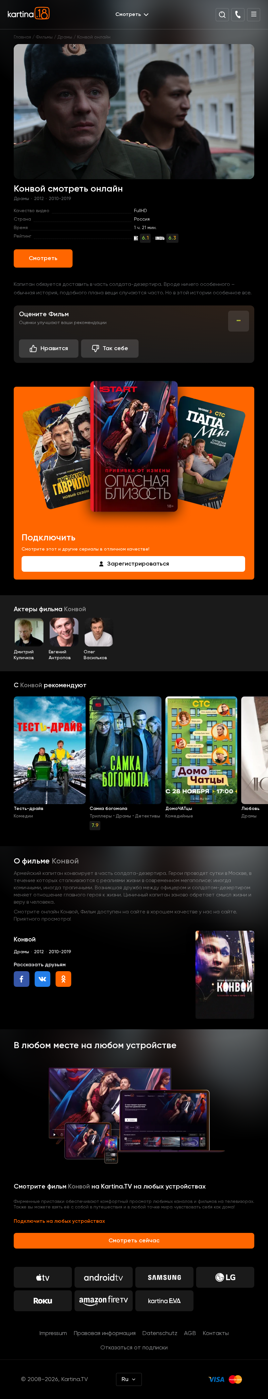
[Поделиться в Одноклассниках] (63, 979)
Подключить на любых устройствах (59, 1221)
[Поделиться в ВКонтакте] (42, 979)
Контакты (216, 1333)
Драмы (65, 37)
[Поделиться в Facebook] (21, 979)
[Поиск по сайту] (222, 14)
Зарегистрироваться (138, 564)
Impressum (53, 1333)
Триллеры (101, 816)
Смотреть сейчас (134, 1241)
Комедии (23, 816)
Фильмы (44, 37)
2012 (39, 198)
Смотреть (43, 258)
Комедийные (179, 816)
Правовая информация (105, 1333)
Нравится (54, 348)
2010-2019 (60, 198)
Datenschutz (159, 1333)
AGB (190, 1333)
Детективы (147, 816)
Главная (22, 37)
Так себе (115, 348)
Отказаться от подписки (134, 1348)
